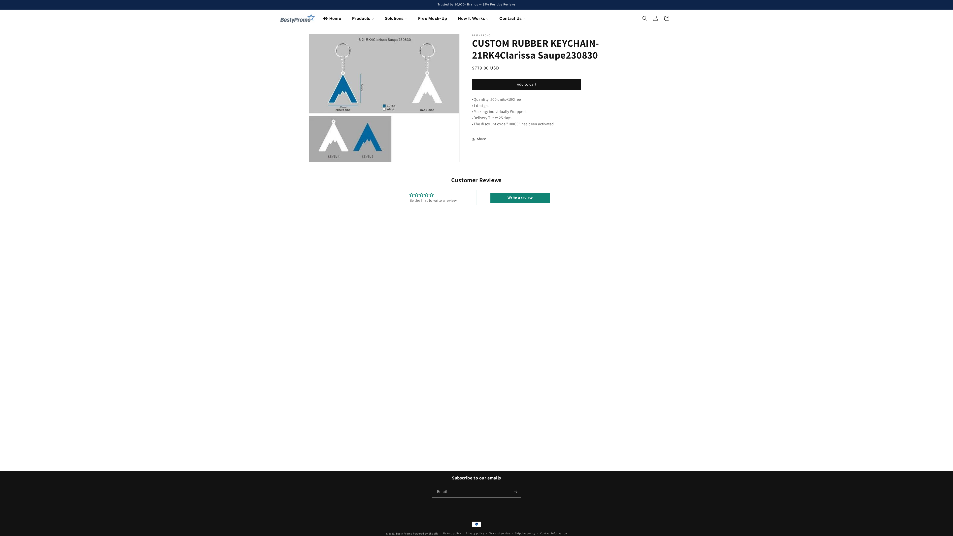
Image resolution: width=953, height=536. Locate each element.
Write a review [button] (520, 197)
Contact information (553, 533)
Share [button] (481, 138)
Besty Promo (404, 533)
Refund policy (452, 533)
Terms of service (499, 533)
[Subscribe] (515, 492)
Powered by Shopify (426, 533)
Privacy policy (475, 533)
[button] (644, 18)
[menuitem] (332, 18)
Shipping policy (525, 533)
